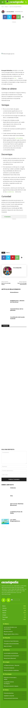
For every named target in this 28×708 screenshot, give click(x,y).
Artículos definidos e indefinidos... (11, 670)
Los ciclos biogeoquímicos (15, 520)
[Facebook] (5, 17)
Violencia (13, 488)
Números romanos (8, 631)
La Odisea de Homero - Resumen (11, 665)
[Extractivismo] (5, 294)
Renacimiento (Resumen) (10, 658)
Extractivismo (14, 292)
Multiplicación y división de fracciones (17, 301)
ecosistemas (10, 192)
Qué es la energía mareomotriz (22, 284)
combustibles (19, 138)
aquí (9, 594)
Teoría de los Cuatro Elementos (11, 641)
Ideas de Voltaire (8, 646)
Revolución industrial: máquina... (11, 686)
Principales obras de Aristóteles (11, 643)
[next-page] (5, 527)
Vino (11, 495)
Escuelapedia (10, 11)
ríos (15, 78)
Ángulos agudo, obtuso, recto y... (11, 634)
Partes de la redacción (9, 668)
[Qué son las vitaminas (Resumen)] (5, 505)
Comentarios (7, 216)
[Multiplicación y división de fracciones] (5, 302)
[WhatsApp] (18, 17)
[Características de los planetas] (5, 310)
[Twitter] (9, 17)
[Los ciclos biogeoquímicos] (5, 521)
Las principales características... (11, 653)
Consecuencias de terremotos (11, 698)
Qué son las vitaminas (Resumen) (16, 504)
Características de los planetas (16, 309)
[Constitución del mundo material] (5, 319)
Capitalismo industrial (9, 695)
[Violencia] (5, 489)
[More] (23, 17)
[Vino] (5, 497)
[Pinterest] (14, 17)
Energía (8, 252)
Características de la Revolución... (11, 655)
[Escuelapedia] (3, 11)
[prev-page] (2, 527)
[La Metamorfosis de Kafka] (5, 513)
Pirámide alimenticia (8, 693)
